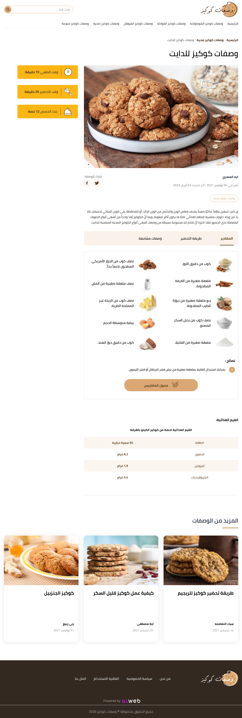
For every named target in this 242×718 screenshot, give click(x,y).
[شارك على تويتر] (97, 183)
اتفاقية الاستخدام (106, 678)
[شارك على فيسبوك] (87, 183)
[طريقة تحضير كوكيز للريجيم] (201, 560)
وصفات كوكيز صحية (106, 23)
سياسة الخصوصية (139, 678)
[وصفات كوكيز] (219, 9)
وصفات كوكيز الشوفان (138, 23)
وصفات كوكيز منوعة (75, 23)
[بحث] (8, 9)
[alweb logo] (131, 701)
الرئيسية (232, 23)
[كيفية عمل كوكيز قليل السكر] (121, 560)
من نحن (165, 678)
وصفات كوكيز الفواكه (171, 23)
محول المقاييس (156, 385)
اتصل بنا (80, 678)
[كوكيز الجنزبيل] (41, 560)
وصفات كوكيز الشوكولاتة (206, 23)
